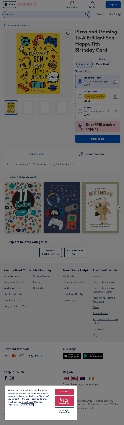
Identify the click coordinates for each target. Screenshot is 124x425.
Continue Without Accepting (64, 401)
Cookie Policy (27, 405)
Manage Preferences (64, 411)
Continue (64, 392)
